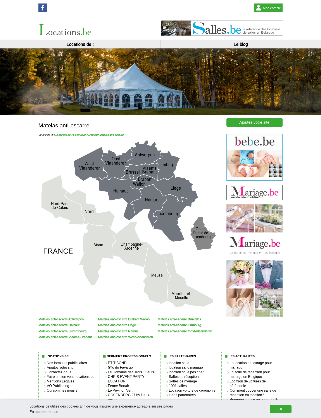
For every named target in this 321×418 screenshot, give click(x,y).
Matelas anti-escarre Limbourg (179, 325)
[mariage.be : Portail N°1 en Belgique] (254, 199)
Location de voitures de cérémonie (248, 383)
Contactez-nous (59, 372)
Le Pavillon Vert (120, 390)
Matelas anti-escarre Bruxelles (179, 319)
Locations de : (80, 44)
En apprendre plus (43, 411)
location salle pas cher (186, 372)
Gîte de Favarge (120, 367)
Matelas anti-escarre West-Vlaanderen (125, 337)
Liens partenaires (182, 395)
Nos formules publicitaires (67, 363)
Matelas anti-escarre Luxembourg (62, 331)
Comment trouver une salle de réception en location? (253, 392)
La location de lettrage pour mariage (251, 365)
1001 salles (178, 386)
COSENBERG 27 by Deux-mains (129, 397)
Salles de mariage (183, 381)
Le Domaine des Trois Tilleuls (131, 372)
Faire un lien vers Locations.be (70, 376)
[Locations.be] (65, 34)
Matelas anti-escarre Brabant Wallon (124, 319)
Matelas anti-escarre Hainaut (58, 325)
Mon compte (272, 8)
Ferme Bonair (118, 386)
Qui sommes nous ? (62, 390)
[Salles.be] (221, 34)
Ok (280, 409)
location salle (179, 363)
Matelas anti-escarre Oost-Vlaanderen (185, 331)
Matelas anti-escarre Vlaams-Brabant (65, 337)
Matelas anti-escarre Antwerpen (61, 319)
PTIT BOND (117, 363)
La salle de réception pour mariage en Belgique (250, 374)
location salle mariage (186, 367)
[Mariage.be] (254, 315)
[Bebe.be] (254, 179)
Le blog (241, 44)
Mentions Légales (60, 381)
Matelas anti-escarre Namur (118, 331)
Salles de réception (184, 376)
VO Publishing (58, 386)
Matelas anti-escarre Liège (117, 325)
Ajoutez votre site (254, 122)
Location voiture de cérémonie (192, 390)
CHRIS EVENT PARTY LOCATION (126, 379)
